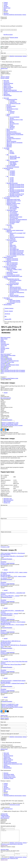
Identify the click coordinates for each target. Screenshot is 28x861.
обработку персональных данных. (18, 56)
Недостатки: (4, 518)
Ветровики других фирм (16, 216)
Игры (8, 115)
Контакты (6, 13)
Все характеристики (6, 397)
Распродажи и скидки (9, 775)
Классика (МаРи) (14, 161)
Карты (11, 121)
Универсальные (11, 303)
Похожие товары (5, 364)
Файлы (2, 367)
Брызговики (7, 94)
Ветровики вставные (15, 220)
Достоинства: (4, 505)
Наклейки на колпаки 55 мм (17, 185)
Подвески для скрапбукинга (14, 133)
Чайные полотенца (11, 141)
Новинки (6, 773)
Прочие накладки (14, 295)
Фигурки (9, 139)
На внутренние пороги (15, 288)
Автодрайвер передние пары (17, 254)
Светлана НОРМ (11, 165)
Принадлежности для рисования (15, 134)
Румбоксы (12, 126)
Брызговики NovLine (15, 301)
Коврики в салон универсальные (15, 230)
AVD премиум (13, 241)
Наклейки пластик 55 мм (16, 195)
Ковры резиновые (11, 239)
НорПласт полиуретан (12, 258)
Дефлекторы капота (12, 204)
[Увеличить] (13, 370)
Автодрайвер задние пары (16, 253)
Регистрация (9, 34)
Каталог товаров (5, 76)
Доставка (6, 6)
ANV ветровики (14, 211)
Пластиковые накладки (12, 284)
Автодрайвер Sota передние (17, 250)
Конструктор (10, 129)
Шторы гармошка (11, 268)
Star (7, 176)
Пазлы (8, 130)
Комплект (3, 358)
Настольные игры (14, 123)
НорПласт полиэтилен (12, 260)
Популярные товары (9, 774)
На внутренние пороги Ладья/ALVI (15, 281)
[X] (8, 430)
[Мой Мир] (6, 430)
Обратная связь (4, 815)
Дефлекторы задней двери (13, 199)
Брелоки (9, 104)
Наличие (3, 366)
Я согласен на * (14, 842)
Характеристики (5, 360)
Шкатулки (9, 144)
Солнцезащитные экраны (13, 274)
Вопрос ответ (7, 7)
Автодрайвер (13, 247)
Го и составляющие (14, 117)
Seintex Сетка (13, 246)
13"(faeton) (12, 171)
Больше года (7, 502)
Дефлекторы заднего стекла (14, 200)
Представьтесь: (4, 545)
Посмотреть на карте (14, 804)
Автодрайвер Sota (14, 249)
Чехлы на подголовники (13, 166)
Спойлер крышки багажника (17, 296)
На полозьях (10, 273)
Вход (5, 34)
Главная (6, 2)
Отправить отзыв (5, 546)
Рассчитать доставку (17, 425)
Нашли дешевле (14, 424)
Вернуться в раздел (5, 354)
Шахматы (12, 127)
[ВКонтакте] (1, 430)
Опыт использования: (6, 496)
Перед (11, 270)
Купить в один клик (17, 844)
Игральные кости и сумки (16, 119)
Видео (2, 368)
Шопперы (9, 146)
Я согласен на (14, 56)
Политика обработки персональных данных (15, 14)
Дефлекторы (7, 84)
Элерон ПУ (12, 238)
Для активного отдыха (12, 108)
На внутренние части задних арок (18, 289)
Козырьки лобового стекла (13, 203)
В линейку (12, 100)
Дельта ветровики (14, 214)
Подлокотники (7, 88)
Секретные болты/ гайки (13, 196)
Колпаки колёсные (8, 83)
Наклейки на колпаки (12, 183)
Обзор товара (4, 355)
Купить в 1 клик (14, 422)
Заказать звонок (14, 37)
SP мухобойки (13, 208)
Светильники (10, 137)
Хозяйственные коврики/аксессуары (13, 91)
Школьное (9, 145)
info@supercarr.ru (8, 808)
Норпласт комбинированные (17, 237)
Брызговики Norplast (15, 300)
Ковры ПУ (9, 231)
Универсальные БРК (15, 157)
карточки (12, 112)
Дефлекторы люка (11, 202)
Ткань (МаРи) (13, 164)
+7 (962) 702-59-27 (5, 816)
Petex (11, 243)
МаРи (8, 160)
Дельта (11, 227)
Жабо (11, 285)
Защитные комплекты (15, 287)
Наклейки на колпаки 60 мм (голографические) (17, 191)
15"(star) (12, 180)
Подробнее (3, 561)
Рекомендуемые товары (10, 777)
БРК (8, 154)
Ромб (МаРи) (13, 162)
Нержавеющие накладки (13, 279)
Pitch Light (6, 80)
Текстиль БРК (13, 156)
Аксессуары (4, 362)
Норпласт (12, 235)
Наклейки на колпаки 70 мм (17, 193)
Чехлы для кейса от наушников (14, 142)
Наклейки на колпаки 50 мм (17, 184)
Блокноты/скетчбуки (12, 99)
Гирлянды (9, 107)
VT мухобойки (13, 206)
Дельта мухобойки (14, 207)
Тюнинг (6, 92)
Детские (12, 118)
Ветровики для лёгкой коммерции (18, 219)
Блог (5, 9)
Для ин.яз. (9, 110)
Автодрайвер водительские (17, 252)
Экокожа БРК (13, 158)
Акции (5, 5)
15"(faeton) (12, 173)
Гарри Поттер (13, 102)
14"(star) (12, 179)
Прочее (11, 125)
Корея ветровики (14, 215)
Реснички (9, 225)
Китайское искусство (15, 103)
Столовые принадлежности (14, 138)
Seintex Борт (13, 245)
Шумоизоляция (7, 95)
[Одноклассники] (3, 430)
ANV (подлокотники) (12, 262)
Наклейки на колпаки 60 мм (17, 189)
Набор (2, 356)
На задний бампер (14, 283)
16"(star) (12, 181)
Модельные (9, 299)
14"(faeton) (12, 172)
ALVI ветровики (14, 218)
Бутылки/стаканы (11, 106)
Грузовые (12, 153)
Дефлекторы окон (11, 210)
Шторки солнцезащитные (10, 90)
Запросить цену (14, 858)
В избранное (4, 564)
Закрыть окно (4, 68)
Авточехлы (6, 82)
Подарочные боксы (11, 131)
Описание (3, 359)
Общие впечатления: (6, 531)
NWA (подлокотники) (12, 264)
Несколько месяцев (8, 500)
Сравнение (11, 563)
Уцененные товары (8, 778)
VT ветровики (13, 212)
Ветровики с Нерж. (14, 222)
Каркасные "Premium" (12, 272)
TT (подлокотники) (11, 265)
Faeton (8, 169)
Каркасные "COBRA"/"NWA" (14, 269)
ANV (11, 226)
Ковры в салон (7, 86)
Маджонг (12, 122)
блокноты (12, 111)
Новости (6, 10)
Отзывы (6, 3)
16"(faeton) (12, 175)
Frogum (11, 242)
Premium (12, 152)
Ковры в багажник (8, 87)
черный (5, 392)
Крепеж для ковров (11, 256)
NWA (8, 149)
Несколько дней (8, 498)
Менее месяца (7, 501)
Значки (8, 114)
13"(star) (12, 177)
